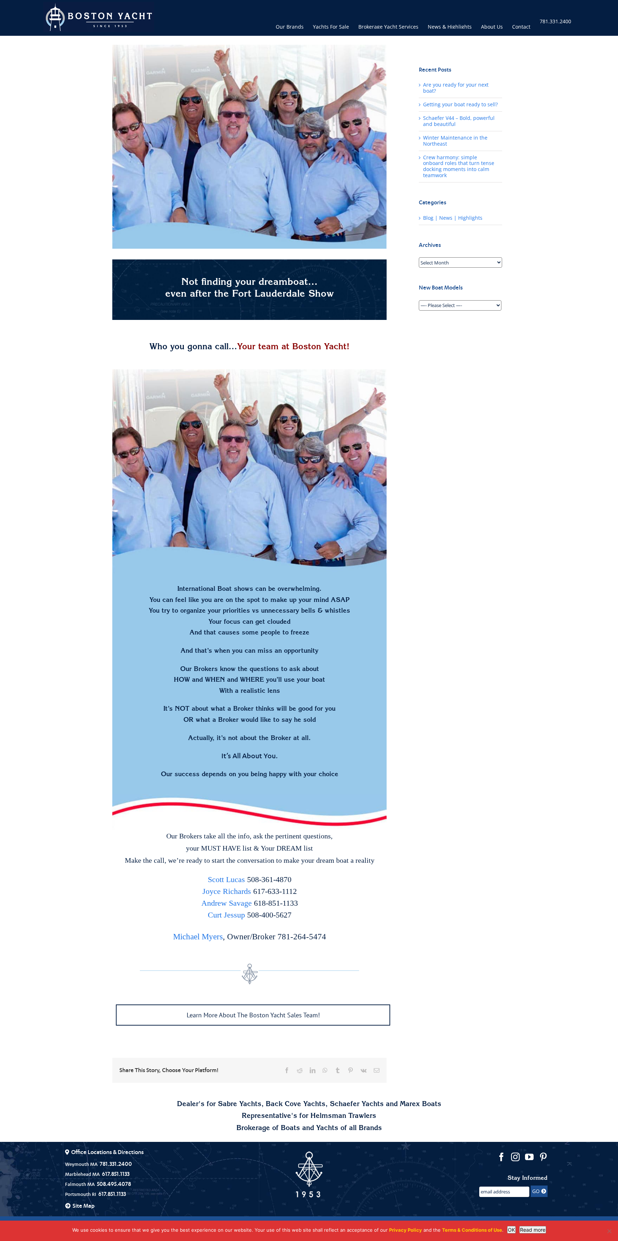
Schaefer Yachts (357, 1104)
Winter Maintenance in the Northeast (455, 141)
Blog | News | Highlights (452, 218)
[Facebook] (501, 1157)
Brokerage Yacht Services (388, 26)
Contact (521, 26)
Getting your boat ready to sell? (460, 104)
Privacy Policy (405, 1230)
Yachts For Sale (331, 26)
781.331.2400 (555, 21)
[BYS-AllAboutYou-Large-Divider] (249, 811)
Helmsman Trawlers (343, 1116)
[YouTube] (529, 1157)
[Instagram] (515, 1157)
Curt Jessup (226, 914)
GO (536, 1191)
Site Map (83, 1205)
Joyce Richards (226, 891)
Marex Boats (420, 1104)
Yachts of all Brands (349, 1128)
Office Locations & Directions (107, 1151)
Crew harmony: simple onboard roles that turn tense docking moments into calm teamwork (458, 166)
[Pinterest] (543, 1157)
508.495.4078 (114, 1183)
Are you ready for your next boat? (456, 88)
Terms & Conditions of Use (472, 1230)
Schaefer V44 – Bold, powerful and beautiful (459, 121)
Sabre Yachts (239, 1104)
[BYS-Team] (249, 471)
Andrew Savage (226, 903)
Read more (532, 1230)
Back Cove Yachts (295, 1104)
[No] (609, 1231)
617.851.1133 (115, 1173)
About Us (492, 26)
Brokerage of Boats (268, 1128)
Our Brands (290, 26)
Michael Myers (198, 936)
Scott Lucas (226, 879)
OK (511, 1230)
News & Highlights (450, 26)
